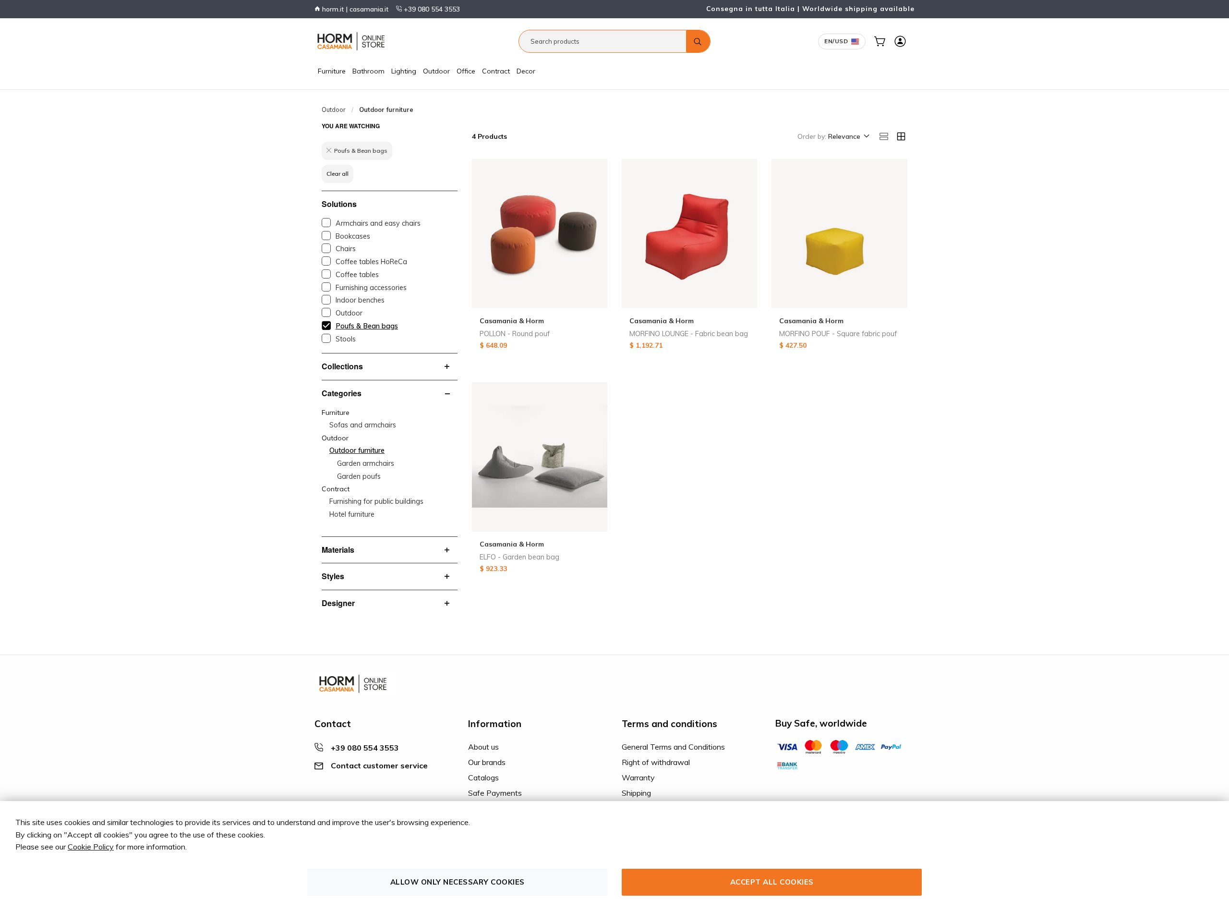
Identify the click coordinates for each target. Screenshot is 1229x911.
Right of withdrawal (656, 762)
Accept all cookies (772, 882)
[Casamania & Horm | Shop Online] (352, 41)
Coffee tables (357, 274)
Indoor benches (360, 300)
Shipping (636, 793)
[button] (848, 137)
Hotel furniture (351, 514)
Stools (346, 339)
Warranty (638, 777)
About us (483, 747)
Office (466, 71)
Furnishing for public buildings (376, 501)
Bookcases (353, 236)
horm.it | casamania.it (354, 9)
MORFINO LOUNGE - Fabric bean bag (688, 333)
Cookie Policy (91, 846)
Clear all (337, 173)
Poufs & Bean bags (367, 326)
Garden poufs (359, 476)
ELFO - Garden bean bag (519, 557)
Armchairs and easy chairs (378, 223)
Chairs (346, 248)
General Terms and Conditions (673, 747)
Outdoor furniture (357, 450)
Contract (496, 71)
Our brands (487, 762)
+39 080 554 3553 (431, 9)
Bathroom (368, 71)
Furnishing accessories (371, 287)
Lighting (403, 71)
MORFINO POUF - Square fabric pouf (838, 333)
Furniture (332, 71)
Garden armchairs (365, 463)
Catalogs (483, 777)
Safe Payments (495, 793)
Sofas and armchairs (362, 425)
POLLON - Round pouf (515, 333)
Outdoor (436, 71)
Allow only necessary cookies (457, 882)
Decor (526, 71)
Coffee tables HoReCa (371, 261)
